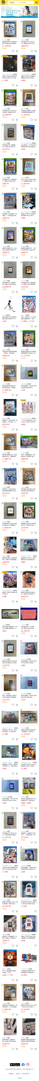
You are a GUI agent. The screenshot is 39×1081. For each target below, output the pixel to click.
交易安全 (20, 1078)
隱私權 (18, 1073)
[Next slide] (17, 29)
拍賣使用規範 (25, 1073)
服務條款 (11, 1073)
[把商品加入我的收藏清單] (13, 51)
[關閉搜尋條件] (18, 2)
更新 (32, 1069)
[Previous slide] (3, 29)
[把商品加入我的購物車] (17, 51)
